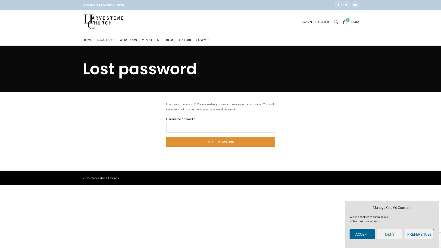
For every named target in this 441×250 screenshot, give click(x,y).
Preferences (419, 234)
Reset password (220, 142)
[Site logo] (104, 21)
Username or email (180, 118)
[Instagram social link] (346, 4)
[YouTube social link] (355, 4)
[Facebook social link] (338, 4)
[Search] (336, 21)
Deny (389, 234)
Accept (362, 234)
